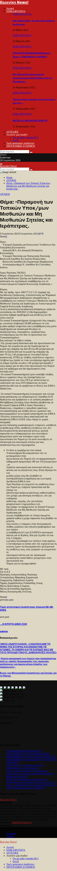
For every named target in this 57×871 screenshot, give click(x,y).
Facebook (11, 833)
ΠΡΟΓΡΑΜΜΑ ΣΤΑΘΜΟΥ (20, 146)
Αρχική (10, 8)
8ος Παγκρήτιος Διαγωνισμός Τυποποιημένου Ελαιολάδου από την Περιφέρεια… (32, 78)
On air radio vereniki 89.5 (25, 137)
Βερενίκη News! (14, 2)
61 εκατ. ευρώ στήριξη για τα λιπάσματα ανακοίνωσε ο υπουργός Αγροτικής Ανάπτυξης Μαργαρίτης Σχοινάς (29, 773)
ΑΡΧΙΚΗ (5, 194)
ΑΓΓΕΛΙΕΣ (12, 131)
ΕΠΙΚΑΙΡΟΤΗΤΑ (15, 11)
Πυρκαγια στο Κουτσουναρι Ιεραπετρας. (26, 779)
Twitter (9, 836)
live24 (16, 140)
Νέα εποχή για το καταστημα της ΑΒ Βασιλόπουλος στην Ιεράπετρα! (24, 766)
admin (4, 631)
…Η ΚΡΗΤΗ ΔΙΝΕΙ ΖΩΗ (13, 624)
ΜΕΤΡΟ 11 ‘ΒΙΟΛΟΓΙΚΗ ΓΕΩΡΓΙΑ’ (30, 120)
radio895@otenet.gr (22, 822)
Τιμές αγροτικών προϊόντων (20, 143)
